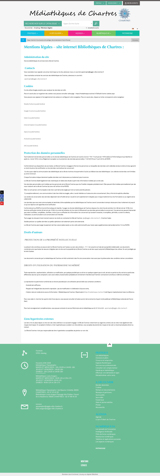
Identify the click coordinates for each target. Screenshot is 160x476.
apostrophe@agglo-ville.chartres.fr (35, 79)
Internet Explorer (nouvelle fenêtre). (35, 125)
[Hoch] (109, 344)
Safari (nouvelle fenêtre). (32, 118)
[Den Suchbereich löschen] (92, 23)
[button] (135, 40)
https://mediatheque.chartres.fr (94, 292)
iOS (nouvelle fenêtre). (31, 146)
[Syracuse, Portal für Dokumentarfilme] (80, 15)
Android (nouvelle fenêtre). (32, 139)
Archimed (75, 474)
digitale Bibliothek (92, 474)
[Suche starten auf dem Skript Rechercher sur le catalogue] (96, 23)
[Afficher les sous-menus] (103, 3)
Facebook (39, 350)
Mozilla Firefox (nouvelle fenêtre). (34, 104)
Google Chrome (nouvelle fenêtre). (35, 111)
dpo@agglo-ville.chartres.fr (91, 218)
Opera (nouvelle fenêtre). (32, 132)
